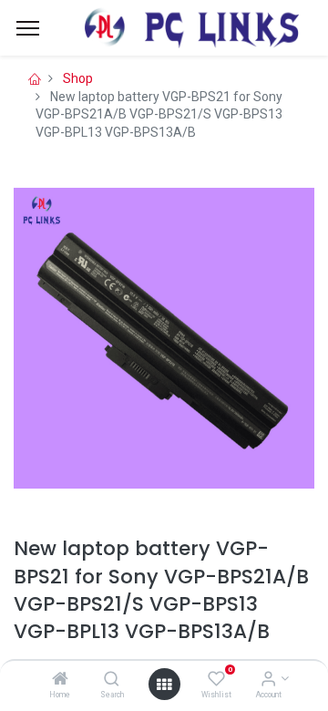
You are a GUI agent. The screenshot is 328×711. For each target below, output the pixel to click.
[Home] (60, 680)
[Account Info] (268, 680)
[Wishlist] (216, 680)
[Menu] (28, 28)
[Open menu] (164, 685)
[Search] (111, 680)
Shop (78, 78)
